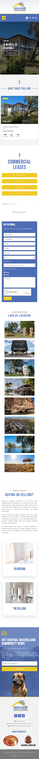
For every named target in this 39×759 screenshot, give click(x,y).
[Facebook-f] (29, 17)
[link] (18, 110)
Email (7, 275)
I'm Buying (20, 569)
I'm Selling (19, 608)
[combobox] (22, 204)
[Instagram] (32, 17)
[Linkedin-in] (35, 17)
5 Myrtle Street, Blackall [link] (10, 127)
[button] (4, 18)
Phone (7, 272)
